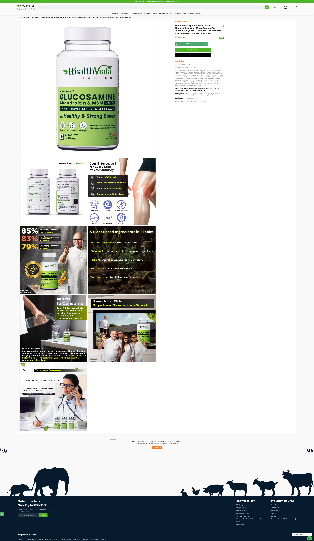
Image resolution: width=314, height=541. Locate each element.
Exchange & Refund (242, 513)
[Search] (267, 7)
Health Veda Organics (181, 22)
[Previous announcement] (19, 1)
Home (20, 17)
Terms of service (94, 539)
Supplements (275, 510)
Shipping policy (104, 539)
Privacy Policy (241, 510)
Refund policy (76, 539)
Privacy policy (84, 539)
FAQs (238, 521)
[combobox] (151, 7)
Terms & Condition (242, 516)
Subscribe (43, 515)
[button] (296, 7)
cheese (273, 516)
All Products (26, 17)
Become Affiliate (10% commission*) (248, 519)
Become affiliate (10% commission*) (283, 519)
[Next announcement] (294, 1)
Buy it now (192, 55)
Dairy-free (274, 505)
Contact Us (240, 524)
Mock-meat (275, 508)
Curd (272, 513)
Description (179, 61)
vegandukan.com (27, 534)
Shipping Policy (241, 508)
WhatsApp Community (243, 505)
